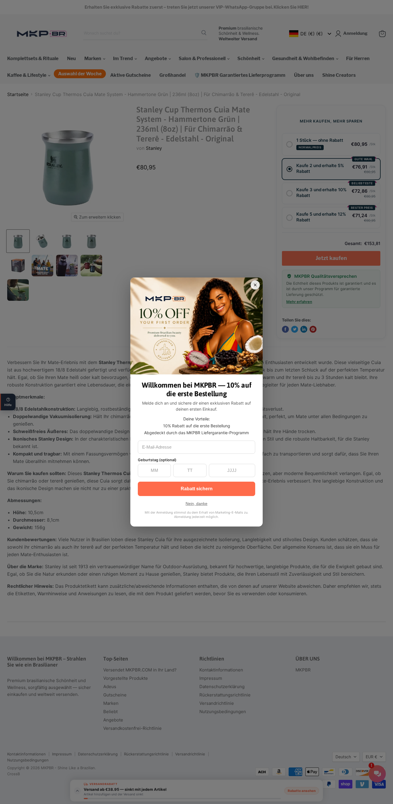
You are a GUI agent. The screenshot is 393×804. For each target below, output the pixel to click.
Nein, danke (196, 503)
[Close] (255, 285)
